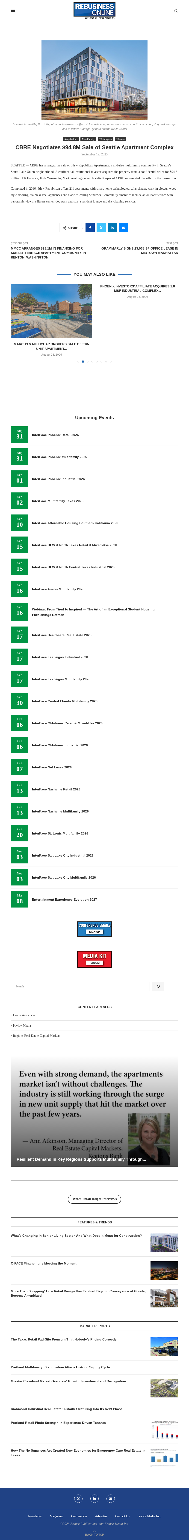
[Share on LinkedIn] (112, 227)
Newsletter (35, 1516)
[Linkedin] (94, 1499)
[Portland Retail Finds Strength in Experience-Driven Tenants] (164, 1430)
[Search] (176, 11)
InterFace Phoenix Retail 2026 (55, 435)
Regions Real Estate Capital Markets (36, 1035)
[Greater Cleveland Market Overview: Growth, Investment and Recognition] (164, 1388)
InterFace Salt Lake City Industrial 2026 (63, 855)
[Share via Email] (123, 227)
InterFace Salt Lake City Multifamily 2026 (64, 877)
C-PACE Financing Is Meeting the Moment (44, 1263)
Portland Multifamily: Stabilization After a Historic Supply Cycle (60, 1367)
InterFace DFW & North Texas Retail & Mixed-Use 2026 (74, 545)
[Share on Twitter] (101, 227)
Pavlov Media (22, 1025)
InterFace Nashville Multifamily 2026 (60, 811)
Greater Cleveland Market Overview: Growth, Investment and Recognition (68, 1381)
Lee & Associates (24, 1015)
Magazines (56, 1516)
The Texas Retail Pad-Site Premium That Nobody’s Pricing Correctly (64, 1339)
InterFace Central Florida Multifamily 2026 (64, 701)
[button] (17, 323)
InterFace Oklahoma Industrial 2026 (60, 745)
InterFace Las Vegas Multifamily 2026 (61, 679)
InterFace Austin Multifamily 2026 (58, 589)
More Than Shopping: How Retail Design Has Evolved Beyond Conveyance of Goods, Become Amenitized (78, 1293)
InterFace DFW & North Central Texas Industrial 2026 (73, 567)
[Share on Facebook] (90, 227)
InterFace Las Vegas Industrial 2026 (60, 657)
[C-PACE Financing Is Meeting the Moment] (164, 1270)
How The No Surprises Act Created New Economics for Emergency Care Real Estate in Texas (78, 1453)
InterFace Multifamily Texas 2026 (57, 501)
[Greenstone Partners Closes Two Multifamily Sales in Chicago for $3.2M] (137, 311)
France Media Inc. (149, 1516)
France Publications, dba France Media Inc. (99, 1524)
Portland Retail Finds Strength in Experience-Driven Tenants (58, 1423)
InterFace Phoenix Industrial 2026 (58, 479)
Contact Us (122, 1516)
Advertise (101, 1516)
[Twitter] (78, 1499)
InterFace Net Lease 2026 (52, 767)
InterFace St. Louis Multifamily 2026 (60, 833)
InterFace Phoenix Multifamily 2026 (59, 457)
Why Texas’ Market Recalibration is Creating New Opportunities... (81, 1159)
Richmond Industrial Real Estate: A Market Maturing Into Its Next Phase (67, 1409)
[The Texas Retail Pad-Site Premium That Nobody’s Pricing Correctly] (164, 1346)
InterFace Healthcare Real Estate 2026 (62, 635)
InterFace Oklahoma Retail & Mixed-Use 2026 (67, 723)
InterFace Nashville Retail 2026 (56, 789)
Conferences (79, 1516)
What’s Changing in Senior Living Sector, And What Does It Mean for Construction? (76, 1235)
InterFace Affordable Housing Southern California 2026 (75, 523)
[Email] (110, 1499)
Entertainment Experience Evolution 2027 (64, 899)
